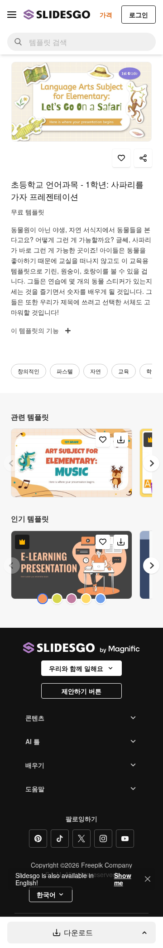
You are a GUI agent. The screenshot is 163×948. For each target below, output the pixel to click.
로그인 (138, 14)
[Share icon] (143, 158)
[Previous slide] (12, 463)
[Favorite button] (121, 158)
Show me (122, 879)
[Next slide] (151, 463)
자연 (95, 371)
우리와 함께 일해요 (76, 668)
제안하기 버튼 (81, 690)
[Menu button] (11, 14)
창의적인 (28, 371)
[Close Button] (147, 879)
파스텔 (65, 371)
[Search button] (18, 42)
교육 (123, 371)
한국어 (46, 894)
